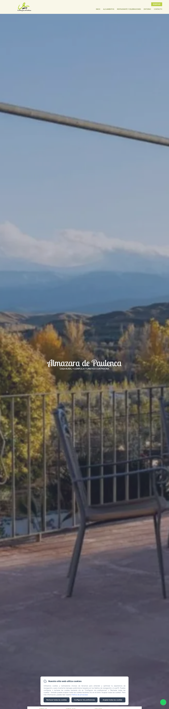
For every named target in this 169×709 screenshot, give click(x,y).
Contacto (158, 9)
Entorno (147, 9)
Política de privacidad (80, 695)
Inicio (98, 9)
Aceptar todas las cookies (112, 700)
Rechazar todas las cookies (56, 700)
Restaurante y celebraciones (129, 9)
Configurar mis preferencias (84, 700)
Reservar (156, 4)
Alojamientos (108, 9)
